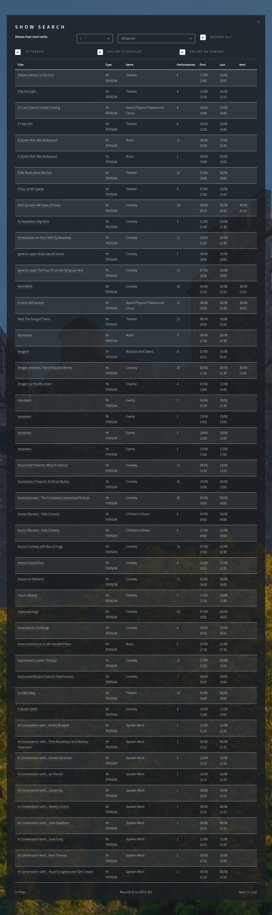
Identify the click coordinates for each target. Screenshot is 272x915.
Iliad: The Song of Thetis (34, 319)
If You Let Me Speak (31, 189)
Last (254, 892)
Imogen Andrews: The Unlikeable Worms (45, 368)
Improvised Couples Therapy (37, 660)
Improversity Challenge (33, 628)
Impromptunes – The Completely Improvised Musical (53, 498)
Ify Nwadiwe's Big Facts (33, 221)
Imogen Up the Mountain (35, 384)
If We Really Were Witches (35, 173)
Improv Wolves (27, 595)
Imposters (24, 400)
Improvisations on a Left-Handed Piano (44, 644)
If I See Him (25, 124)
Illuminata (25, 335)
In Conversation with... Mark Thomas (42, 855)
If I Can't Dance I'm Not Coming (39, 108)
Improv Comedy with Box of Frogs (40, 546)
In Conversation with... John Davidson (43, 823)
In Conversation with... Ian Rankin (40, 774)
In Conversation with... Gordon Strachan (45, 758)
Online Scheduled (124, 51)
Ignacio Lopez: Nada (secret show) (41, 254)
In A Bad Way (26, 693)
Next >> (244, 892)
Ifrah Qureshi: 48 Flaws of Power (39, 205)
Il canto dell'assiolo (31, 303)
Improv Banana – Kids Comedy (38, 514)
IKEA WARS (25, 286)
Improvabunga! (28, 611)
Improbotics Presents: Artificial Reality (43, 481)
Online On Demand (206, 51)
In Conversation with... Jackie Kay (40, 790)
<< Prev (20, 892)
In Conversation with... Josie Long (40, 839)
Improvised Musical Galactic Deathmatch (45, 676)
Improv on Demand (31, 579)
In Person (34, 51)
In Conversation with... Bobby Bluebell (43, 725)
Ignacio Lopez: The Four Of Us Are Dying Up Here (50, 270)
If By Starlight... (28, 91)
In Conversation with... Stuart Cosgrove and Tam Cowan (55, 872)
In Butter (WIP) (27, 709)
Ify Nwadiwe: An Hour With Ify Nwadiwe (44, 238)
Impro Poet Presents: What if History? (43, 465)
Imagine (23, 351)
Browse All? (221, 37)
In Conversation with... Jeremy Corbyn (43, 806)
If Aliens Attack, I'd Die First (36, 75)
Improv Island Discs (31, 563)
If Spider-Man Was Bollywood (37, 140)
